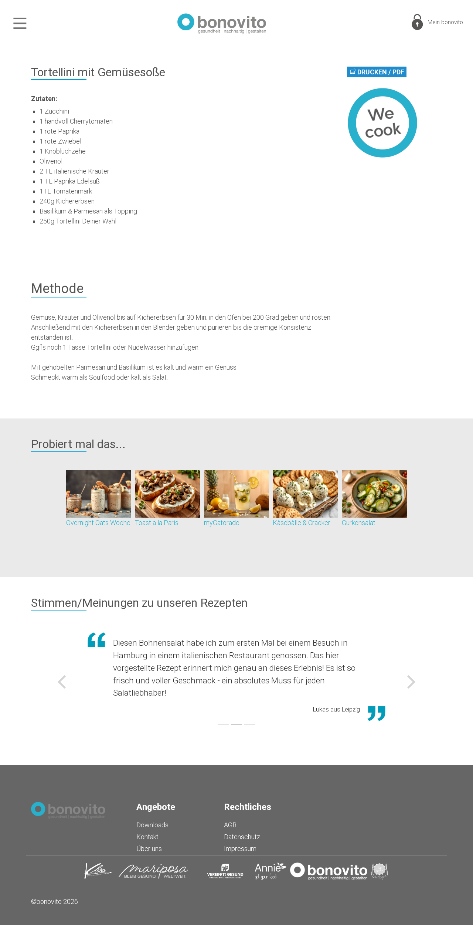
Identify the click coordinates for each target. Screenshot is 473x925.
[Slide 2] (236, 724)
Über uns (149, 848)
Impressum (240, 848)
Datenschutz (242, 837)
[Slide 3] (249, 724)
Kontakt (147, 837)
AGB (230, 825)
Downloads (152, 825)
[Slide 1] (223, 724)
